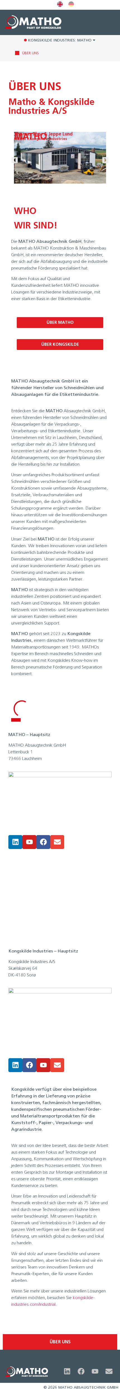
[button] (14, 160)
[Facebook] (43, 842)
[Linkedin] (15, 842)
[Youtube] (29, 842)
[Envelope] (57, 842)
